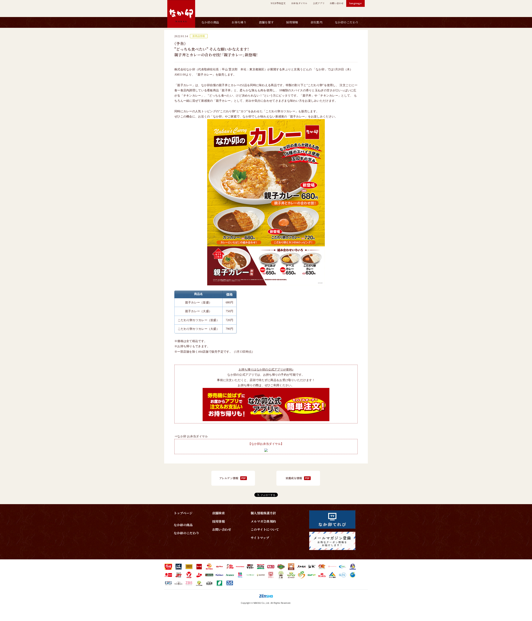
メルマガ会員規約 (263, 521)
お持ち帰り (239, 22)
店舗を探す (266, 22)
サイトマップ (260, 537)
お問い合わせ (221, 529)
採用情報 (292, 22)
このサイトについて (265, 529)
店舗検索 (218, 513)
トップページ (183, 513)
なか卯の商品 (210, 22)
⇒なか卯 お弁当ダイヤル (191, 436)
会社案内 (316, 22)
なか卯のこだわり (346, 22)
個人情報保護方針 (263, 513)
